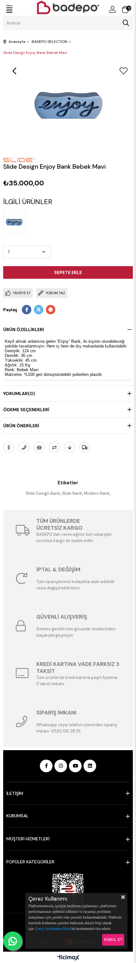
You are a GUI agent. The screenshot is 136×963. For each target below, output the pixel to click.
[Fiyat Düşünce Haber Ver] (69, 447)
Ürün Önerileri (21, 426)
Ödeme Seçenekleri (26, 409)
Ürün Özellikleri (23, 329)
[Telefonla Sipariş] (23, 447)
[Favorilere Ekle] (123, 71)
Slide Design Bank (43, 493)
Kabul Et (113, 939)
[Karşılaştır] (54, 447)
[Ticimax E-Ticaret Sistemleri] (68, 958)
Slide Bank (72, 493)
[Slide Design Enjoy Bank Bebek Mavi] (15, 222)
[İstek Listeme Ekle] (39, 447)
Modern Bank (97, 493)
